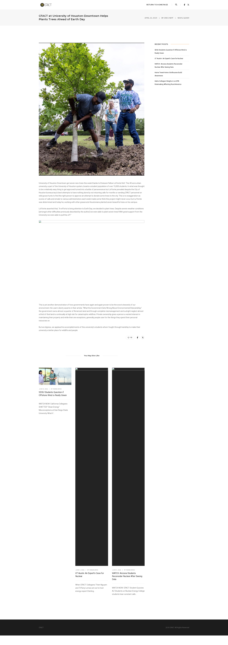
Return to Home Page (157, 5)
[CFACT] (47, 5)
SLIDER (186, 18)
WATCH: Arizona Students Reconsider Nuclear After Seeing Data (127, 576)
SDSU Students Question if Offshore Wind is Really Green (53, 393)
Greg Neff (168, 18)
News (180, 18)
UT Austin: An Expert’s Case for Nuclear (89, 574)
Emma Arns (57, 389)
